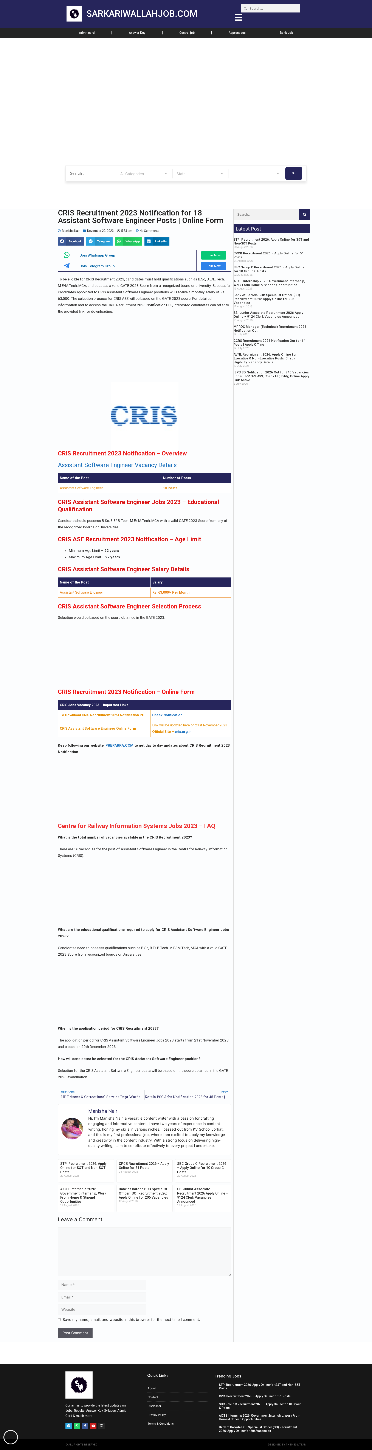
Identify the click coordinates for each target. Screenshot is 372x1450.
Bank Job (286, 32)
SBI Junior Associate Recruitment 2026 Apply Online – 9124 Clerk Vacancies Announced (202, 1195)
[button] (71, 241)
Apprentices (237, 32)
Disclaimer (154, 1406)
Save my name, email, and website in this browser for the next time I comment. (131, 1319)
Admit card (87, 32)
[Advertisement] (129, 69)
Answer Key (137, 32)
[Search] (304, 214)
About (152, 1388)
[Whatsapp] (77, 1426)
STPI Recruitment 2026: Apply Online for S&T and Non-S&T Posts (83, 1168)
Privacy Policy (157, 1414)
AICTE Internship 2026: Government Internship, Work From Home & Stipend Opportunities (83, 1195)
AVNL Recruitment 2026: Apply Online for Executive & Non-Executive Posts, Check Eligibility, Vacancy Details (265, 358)
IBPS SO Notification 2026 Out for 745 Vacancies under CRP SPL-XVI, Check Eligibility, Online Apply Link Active (271, 376)
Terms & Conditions (161, 1423)
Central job (187, 32)
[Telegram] (68, 1426)
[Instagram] (101, 1426)
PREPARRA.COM (119, 745)
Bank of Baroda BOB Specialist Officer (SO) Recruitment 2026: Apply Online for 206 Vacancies (143, 1193)
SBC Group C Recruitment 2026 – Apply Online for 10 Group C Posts (201, 1168)
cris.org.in (183, 732)
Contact (153, 1397)
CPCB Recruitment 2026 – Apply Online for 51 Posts (144, 1166)
